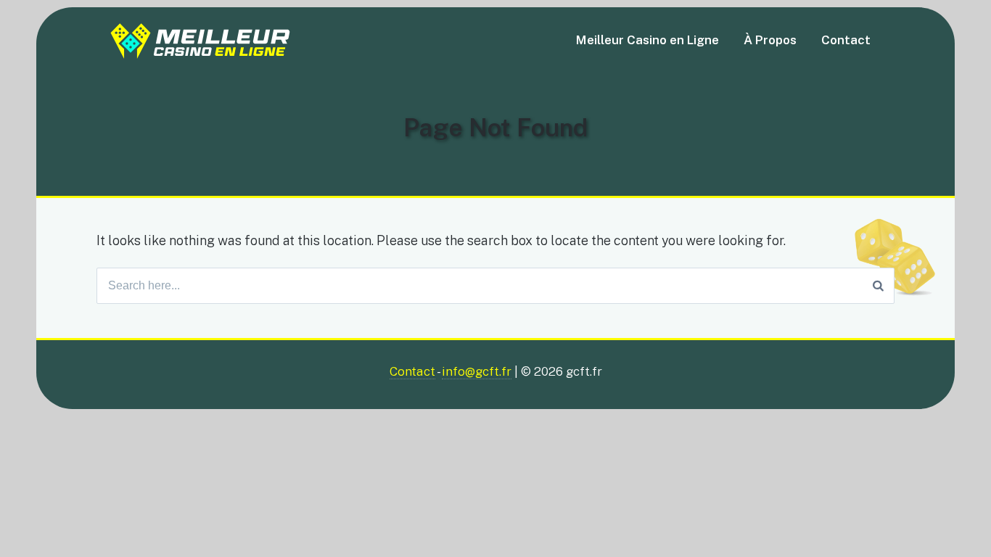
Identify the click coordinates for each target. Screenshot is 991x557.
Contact (846, 40)
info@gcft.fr (476, 371)
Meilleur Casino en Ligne (647, 40)
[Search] (878, 286)
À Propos (770, 40)
